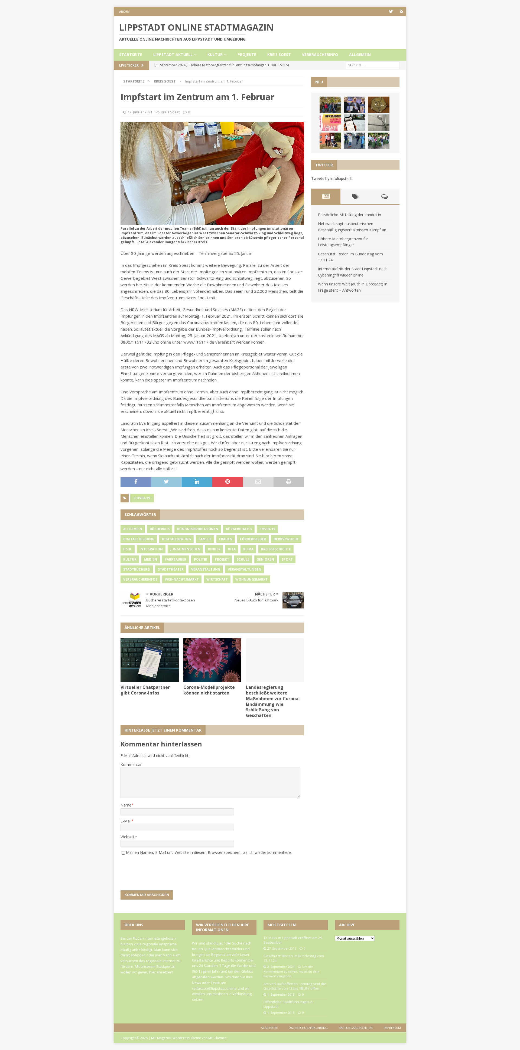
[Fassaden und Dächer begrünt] (330, 141)
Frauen (225, 539)
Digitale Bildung (138, 539)
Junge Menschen (185, 549)
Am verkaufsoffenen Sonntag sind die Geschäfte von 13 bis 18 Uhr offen (295, 986)
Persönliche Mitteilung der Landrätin (349, 214)
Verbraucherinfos (140, 579)
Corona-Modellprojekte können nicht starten (209, 690)
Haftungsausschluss (356, 1028)
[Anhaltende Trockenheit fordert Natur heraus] (378, 141)
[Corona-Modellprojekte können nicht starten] (212, 660)
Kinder (214, 549)
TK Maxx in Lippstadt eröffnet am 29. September (293, 940)
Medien (150, 559)
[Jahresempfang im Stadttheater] (378, 105)
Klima (248, 549)
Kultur (215, 54)
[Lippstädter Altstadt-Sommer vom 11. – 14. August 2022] (330, 122)
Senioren (265, 559)
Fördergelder (253, 539)
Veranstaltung (205, 569)
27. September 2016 (281, 948)
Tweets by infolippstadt (331, 178)
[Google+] (401, 11)
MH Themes (217, 1038)
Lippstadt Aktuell (173, 54)
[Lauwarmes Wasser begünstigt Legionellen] (378, 122)
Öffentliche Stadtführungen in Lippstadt (288, 1004)
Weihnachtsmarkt (182, 579)
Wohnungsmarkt (251, 579)
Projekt (222, 559)
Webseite (129, 836)
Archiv (124, 11)
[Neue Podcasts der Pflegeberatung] (354, 141)
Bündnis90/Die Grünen (197, 529)
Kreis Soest (279, 54)
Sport (287, 559)
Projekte (247, 54)
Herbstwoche (286, 539)
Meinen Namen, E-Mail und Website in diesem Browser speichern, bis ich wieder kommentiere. (209, 852)
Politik (200, 559)
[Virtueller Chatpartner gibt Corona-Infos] (150, 660)
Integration (151, 549)
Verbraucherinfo (320, 54)
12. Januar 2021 (140, 112)
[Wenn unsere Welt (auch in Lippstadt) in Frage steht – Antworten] (330, 105)
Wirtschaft (217, 579)
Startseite (130, 54)
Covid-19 (142, 498)
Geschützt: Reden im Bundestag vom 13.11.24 (294, 958)
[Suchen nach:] (372, 64)
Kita (232, 549)
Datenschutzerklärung (308, 1028)
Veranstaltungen (244, 569)
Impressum (392, 1028)
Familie (205, 539)
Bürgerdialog (239, 529)
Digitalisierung (176, 539)
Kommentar (131, 764)
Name (126, 805)
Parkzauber (175, 559)
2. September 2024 (280, 967)
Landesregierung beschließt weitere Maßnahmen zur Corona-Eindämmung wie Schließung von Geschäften (273, 701)
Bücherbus (160, 529)
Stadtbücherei (136, 569)
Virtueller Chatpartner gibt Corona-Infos (145, 690)
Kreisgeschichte (276, 549)
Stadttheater (171, 569)
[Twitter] (391, 11)
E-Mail (126, 821)
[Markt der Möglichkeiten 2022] (354, 105)
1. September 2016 (280, 994)
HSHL (127, 549)
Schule (243, 559)
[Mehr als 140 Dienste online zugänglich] (354, 122)
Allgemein (360, 54)
